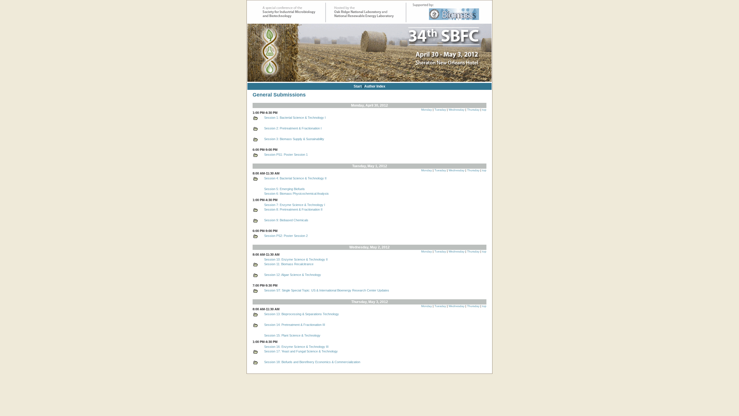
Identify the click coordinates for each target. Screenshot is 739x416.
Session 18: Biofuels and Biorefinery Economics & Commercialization (312, 362)
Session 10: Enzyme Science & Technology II (296, 259)
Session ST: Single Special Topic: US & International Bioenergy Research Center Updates (326, 290)
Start (358, 86)
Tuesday (440, 109)
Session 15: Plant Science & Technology (292, 335)
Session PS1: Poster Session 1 (286, 154)
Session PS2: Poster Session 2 (286, 235)
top (484, 109)
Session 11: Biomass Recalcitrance (288, 264)
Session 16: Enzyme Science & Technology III (296, 346)
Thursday (473, 109)
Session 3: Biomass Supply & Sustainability (294, 139)
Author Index (374, 86)
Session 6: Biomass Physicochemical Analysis (296, 193)
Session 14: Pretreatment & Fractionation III (294, 324)
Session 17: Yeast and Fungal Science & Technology (301, 351)
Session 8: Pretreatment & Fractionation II (293, 209)
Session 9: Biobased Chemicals (286, 220)
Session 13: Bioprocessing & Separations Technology (301, 314)
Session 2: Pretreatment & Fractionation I (293, 128)
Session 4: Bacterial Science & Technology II (295, 178)
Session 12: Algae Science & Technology (292, 274)
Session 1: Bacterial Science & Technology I (295, 117)
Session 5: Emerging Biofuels (284, 189)
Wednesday (456, 109)
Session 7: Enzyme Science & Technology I (294, 205)
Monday (426, 109)
